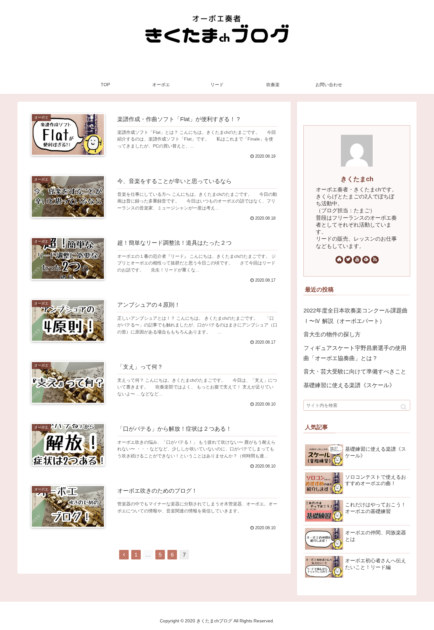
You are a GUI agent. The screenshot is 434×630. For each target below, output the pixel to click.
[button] (403, 407)
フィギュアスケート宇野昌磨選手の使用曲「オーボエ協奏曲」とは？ (354, 353)
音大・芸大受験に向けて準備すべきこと (354, 371)
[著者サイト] (339, 260)
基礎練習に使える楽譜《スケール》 (349, 385)
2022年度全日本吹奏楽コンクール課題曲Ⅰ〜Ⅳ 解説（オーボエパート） (355, 315)
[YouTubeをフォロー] (357, 260)
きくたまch (357, 178)
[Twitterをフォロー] (348, 260)
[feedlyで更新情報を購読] (366, 260)
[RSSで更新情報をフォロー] (375, 260)
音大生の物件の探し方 (332, 334)
